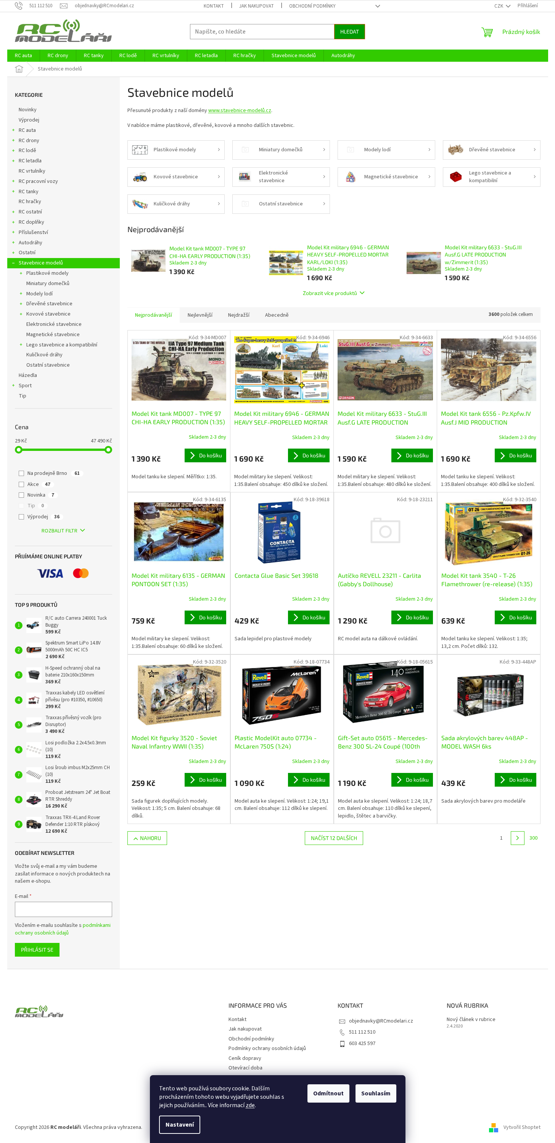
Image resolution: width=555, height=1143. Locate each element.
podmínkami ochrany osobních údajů (63, 929)
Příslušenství (33, 232)
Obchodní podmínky (312, 6)
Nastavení (180, 1125)
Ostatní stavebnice (48, 365)
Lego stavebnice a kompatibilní (61, 345)
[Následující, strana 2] (517, 838)
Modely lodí (39, 294)
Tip (22, 396)
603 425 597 (362, 1043)
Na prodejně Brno (53, 473)
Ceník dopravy (244, 1058)
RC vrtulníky (32, 171)
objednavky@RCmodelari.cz (381, 1021)
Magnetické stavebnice (53, 334)
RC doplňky (31, 222)
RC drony (29, 140)
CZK (499, 6)
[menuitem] (23, 56)
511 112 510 (362, 1032)
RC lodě (27, 150)
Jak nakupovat (256, 6)
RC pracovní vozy (38, 181)
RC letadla (30, 161)
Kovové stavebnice (48, 314)
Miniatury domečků (47, 283)
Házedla (28, 375)
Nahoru (150, 838)
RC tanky (29, 192)
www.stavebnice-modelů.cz (239, 110)
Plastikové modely (47, 273)
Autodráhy (30, 243)
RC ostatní (30, 212)
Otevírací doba (245, 1068)
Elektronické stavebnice (54, 324)
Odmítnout (328, 1093)
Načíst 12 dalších (334, 838)
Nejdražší (238, 315)
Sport (25, 386)
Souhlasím (376, 1093)
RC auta (27, 130)
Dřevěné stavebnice (49, 304)
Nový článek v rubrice (471, 1019)
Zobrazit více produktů (330, 293)
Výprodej (29, 120)
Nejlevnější (200, 315)
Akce (38, 484)
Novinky (28, 110)
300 (533, 838)
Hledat (349, 31)
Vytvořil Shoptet (522, 1127)
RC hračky (30, 201)
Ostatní (27, 252)
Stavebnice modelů (41, 263)
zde (250, 1105)
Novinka (40, 495)
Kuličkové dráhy (44, 355)
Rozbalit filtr (59, 531)
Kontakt (214, 6)
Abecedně (277, 315)
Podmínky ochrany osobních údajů (267, 1048)
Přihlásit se (37, 949)
